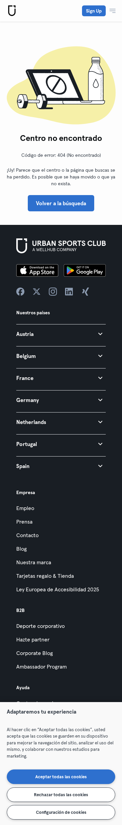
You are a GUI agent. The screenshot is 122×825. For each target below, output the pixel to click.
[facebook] (20, 292)
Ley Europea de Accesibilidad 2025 (57, 589)
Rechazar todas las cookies (61, 794)
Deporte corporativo (40, 625)
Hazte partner (32, 639)
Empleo (25, 508)
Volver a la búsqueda (61, 203)
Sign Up (94, 11)
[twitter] (37, 292)
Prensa (24, 521)
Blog (21, 548)
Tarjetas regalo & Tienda (45, 575)
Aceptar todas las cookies (61, 776)
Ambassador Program (41, 666)
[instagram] (53, 292)
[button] (61, 333)
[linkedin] (69, 292)
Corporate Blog (34, 653)
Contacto (27, 535)
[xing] (85, 292)
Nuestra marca (33, 562)
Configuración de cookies (61, 812)
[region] (61, 763)
